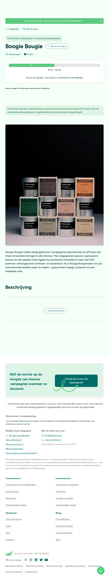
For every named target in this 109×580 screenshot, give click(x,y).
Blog (58, 539)
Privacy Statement (14, 571)
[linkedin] (36, 560)
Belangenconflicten (14, 566)
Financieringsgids (64, 526)
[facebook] (26, 560)
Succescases (12, 491)
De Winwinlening (64, 532)
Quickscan (11, 498)
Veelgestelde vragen (16, 505)
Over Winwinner (14, 519)
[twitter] (41, 560)
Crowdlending (63, 519)
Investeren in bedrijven (67, 484)
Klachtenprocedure (34, 566)
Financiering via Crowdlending (21, 484)
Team (8, 526)
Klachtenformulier (54, 566)
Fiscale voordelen (64, 498)
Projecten (14, 29)
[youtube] (46, 560)
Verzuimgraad (94, 566)
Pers (8, 532)
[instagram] (31, 560)
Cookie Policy (31, 571)
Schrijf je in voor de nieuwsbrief (76, 380)
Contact (10, 539)
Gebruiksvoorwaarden (75, 566)
